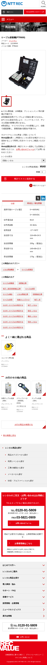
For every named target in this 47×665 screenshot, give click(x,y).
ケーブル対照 (30, 289)
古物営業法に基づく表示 (14, 655)
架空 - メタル (32, 311)
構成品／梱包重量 (34, 203)
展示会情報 (7, 616)
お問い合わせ (25, 637)
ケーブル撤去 (7, 294)
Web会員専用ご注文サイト (34, 12)
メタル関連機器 (8, 269)
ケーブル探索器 (27, 269)
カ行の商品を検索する (23, 424)
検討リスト (10, 12)
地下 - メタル (32, 305)
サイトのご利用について (24, 658)
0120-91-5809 (26, 510)
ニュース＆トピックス (12, 609)
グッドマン (13, 41)
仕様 (12, 203)
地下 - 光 (37, 300)
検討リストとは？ (39, 185)
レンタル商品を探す (13, 448)
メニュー (10, 19)
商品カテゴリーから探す (18, 455)
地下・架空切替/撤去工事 (12, 289)
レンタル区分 (6, 156)
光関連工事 (23, 283)
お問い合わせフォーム (25, 149)
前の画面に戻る (9, 435)
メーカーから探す (15, 474)
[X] (38, 198)
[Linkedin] (43, 198)
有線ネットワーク (23, 300)
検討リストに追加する (24, 179)
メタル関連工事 (22, 294)
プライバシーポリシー (34, 655)
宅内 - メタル (32, 322)
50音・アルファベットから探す (21, 481)
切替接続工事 (37, 294)
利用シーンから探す (16, 461)
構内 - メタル (32, 316)
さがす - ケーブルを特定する (13, 305)
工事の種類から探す (16, 468)
